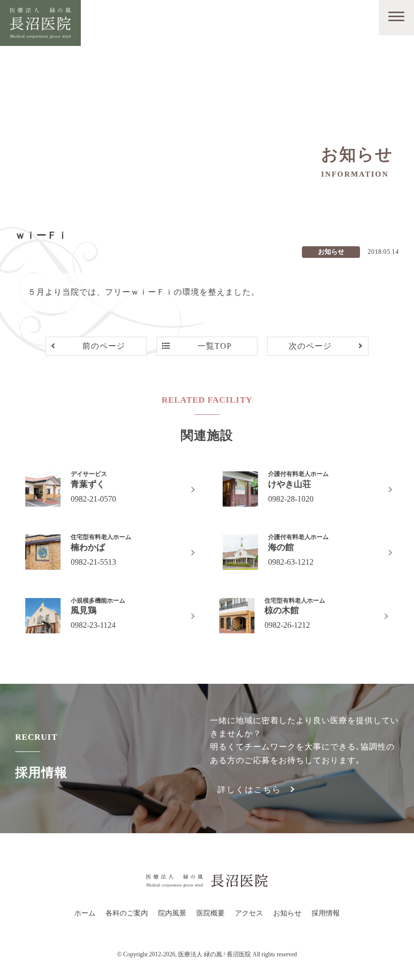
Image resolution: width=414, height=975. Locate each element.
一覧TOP (214, 346)
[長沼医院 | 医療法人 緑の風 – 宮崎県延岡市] (40, 31)
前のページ (103, 346)
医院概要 (210, 913)
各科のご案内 (127, 913)
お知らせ (287, 913)
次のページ (310, 346)
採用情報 (326, 913)
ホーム (84, 913)
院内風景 (172, 913)
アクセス (249, 913)
